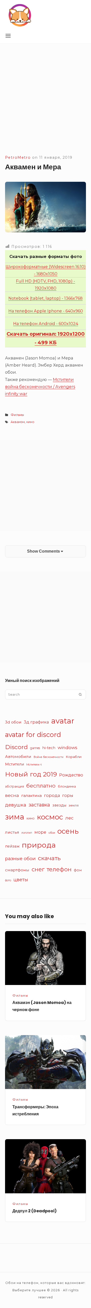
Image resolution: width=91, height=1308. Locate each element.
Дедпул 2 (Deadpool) (34, 1211)
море (40, 832)
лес (69, 817)
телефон (59, 869)
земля (74, 805)
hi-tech (48, 748)
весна (12, 795)
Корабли (73, 757)
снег (38, 869)
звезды (59, 805)
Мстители (14, 764)
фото (8, 880)
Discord (16, 747)
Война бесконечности (48, 757)
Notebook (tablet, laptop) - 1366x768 (45, 298)
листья (12, 832)
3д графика (36, 722)
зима (14, 816)
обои (52, 832)
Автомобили (18, 756)
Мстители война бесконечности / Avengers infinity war (40, 386)
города (52, 795)
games (35, 748)
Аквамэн (18, 422)
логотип (26, 832)
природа (39, 844)
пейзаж (12, 846)
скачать (49, 858)
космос (50, 817)
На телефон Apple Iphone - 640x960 (45, 310)
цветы (20, 879)
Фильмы (17, 415)
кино (30, 422)
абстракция (14, 786)
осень (68, 831)
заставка (39, 805)
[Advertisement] (45, 105)
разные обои (20, 858)
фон (78, 870)
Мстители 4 (34, 764)
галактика (31, 795)
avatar (62, 720)
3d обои (13, 722)
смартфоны (17, 870)
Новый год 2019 (31, 774)
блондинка (67, 786)
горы (67, 795)
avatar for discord (33, 734)
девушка (15, 805)
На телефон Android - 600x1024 (45, 323)
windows (67, 747)
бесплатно (41, 785)
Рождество (71, 774)
